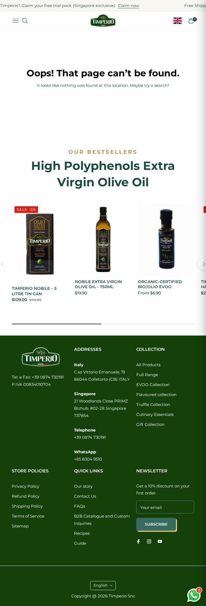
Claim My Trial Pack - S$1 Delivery (159, 567)
